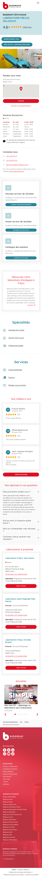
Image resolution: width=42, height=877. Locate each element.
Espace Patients (8, 771)
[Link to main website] (12, 5)
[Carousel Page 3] (19, 714)
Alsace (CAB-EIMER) (9, 797)
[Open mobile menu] (38, 3)
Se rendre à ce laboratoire (16, 574)
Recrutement (7, 776)
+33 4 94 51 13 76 (11, 156)
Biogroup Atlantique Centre (11, 807)
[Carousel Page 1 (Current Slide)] (15, 714)
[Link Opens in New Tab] (4, 750)
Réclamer (6, 784)
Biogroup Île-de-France (10, 822)
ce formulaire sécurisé (16, 171)
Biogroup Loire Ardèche (10, 824)
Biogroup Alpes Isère (9, 804)
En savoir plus (9, 859)
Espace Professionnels (10, 774)
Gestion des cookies (32, 875)
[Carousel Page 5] (24, 714)
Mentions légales (23, 870)
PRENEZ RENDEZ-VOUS (10, 38)
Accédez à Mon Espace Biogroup (18, 204)
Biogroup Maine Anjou (10, 829)
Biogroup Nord (7, 832)
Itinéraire (13, 100)
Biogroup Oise (7, 835)
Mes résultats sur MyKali (17, 230)
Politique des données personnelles (20, 872)
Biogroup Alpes (8, 802)
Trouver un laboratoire (10, 766)
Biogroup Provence (9, 837)
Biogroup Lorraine (9, 827)
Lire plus (30, 305)
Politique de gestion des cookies (14, 875)
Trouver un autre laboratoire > (21, 106)
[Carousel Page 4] (22, 714)
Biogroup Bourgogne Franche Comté (15, 809)
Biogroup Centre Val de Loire (12, 814)
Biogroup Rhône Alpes (10, 840)
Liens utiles (6, 779)
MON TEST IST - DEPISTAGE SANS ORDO (15, 44)
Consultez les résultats (10, 769)
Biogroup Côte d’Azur (10, 819)
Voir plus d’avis (21, 474)
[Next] (39, 58)
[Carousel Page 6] (26, 714)
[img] (21, 59)
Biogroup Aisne (8, 799)
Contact (5, 781)
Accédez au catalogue (16, 257)
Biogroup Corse (8, 817)
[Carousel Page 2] (17, 714)
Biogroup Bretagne (9, 812)
